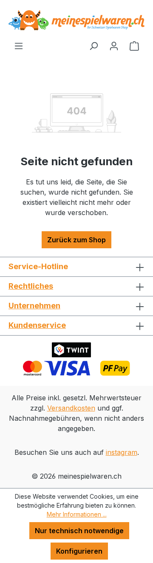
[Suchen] (93, 45)
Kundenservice (37, 325)
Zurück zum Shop (76, 240)
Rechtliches (30, 286)
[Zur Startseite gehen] (76, 20)
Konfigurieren (79, 551)
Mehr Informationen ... (77, 514)
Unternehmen (34, 305)
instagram (121, 452)
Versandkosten (71, 408)
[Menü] (18, 45)
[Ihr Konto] (114, 45)
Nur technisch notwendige (79, 530)
